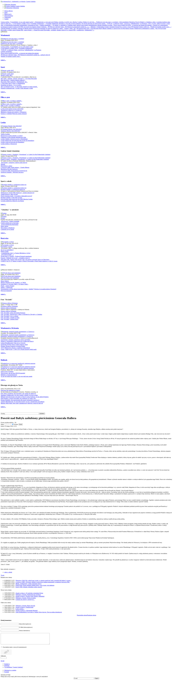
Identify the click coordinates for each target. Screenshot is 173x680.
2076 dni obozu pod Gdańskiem (10, 277)
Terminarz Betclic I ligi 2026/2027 (10, 131)
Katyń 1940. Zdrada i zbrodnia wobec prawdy (29, 587)
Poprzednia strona (82, 615)
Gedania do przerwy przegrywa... (25, 599)
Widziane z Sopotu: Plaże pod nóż (25, 605)
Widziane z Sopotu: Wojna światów (26, 598)
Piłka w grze (5, 97)
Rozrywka (4, 238)
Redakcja (7, 664)
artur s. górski (8, 572)
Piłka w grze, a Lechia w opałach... (11, 105)
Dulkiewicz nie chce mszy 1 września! (12, 43)
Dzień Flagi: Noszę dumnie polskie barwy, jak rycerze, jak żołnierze (35, 585)
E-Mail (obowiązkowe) (25, 627)
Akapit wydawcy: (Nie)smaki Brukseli (26, 610)
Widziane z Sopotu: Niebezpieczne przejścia (28, 594)
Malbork (4, 360)
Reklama (6, 665)
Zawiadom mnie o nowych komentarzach (14, 647)
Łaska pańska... (20, 609)
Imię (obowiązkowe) (25, 624)
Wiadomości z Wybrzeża (10, 328)
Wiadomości (5, 35)
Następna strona (91, 615)
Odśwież (3, 656)
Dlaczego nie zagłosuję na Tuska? (10, 390)
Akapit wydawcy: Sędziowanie (24, 607)
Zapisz (97, 678)
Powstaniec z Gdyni (6, 246)
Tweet (2, 575)
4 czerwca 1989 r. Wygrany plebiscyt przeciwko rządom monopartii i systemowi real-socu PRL (43, 582)
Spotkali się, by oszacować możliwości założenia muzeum (17, 368)
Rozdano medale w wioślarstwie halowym (13, 189)
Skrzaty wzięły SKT (6, 75)
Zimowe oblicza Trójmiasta (8, 308)
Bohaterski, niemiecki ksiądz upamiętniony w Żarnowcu (17, 336)
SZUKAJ (42, 413)
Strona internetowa (24, 630)
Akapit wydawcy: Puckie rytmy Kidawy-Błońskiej (29, 596)
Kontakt (6, 672)
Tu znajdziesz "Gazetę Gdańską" (13, 667)
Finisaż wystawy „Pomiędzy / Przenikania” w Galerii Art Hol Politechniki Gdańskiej (25, 159)
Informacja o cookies (10, 670)
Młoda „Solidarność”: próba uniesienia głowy (29, 583)
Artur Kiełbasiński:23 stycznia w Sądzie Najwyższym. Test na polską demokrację (38, 612)
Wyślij (2, 661)
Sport (3, 67)
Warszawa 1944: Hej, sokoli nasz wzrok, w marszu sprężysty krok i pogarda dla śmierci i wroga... (43, 580)
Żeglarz (3, 218)
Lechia (3, 122)
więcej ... (3, 60)
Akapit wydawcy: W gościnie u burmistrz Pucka (29, 593)
